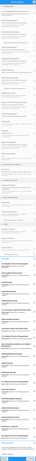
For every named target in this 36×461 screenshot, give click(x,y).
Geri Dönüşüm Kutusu (11, 254)
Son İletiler (5, 259)
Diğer (15, 224)
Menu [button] (5, 459)
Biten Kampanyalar (20, 197)
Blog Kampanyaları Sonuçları (13, 220)
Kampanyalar (18, 6)
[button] (34, 2)
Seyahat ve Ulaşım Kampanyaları (14, 88)
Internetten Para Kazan (20, 164)
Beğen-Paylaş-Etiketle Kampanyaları (16, 42)
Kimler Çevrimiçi (7, 443)
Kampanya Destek (20, 180)
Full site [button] (31, 459)
